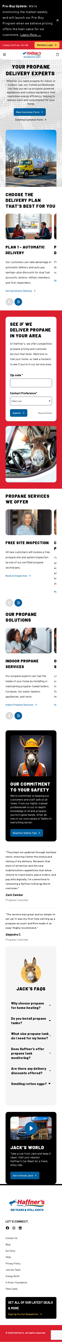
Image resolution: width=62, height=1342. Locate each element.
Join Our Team (13, 1269)
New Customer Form (27, 111)
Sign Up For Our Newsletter (23, 1314)
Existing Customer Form (29, 119)
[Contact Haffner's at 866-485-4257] (57, 54)
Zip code (16, 375)
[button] (4, 54)
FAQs (8, 1256)
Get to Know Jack (23, 1175)
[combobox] (31, 401)
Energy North (13, 1276)
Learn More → (30, 34)
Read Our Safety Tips (25, 832)
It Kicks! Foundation (16, 1282)
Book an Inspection (16, 575)
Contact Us (11, 1237)
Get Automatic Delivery (19, 290)
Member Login (45, 44)
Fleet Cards (11, 1288)
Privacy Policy (13, 1263)
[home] (32, 54)
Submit (17, 412)
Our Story (10, 1250)
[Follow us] (7, 1228)
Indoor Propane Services (19, 704)
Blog (8, 1244)
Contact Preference (23, 393)
